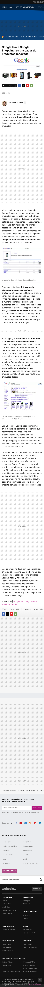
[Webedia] (38, 1)
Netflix (25, 859)
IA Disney (32, 790)
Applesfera (6, 907)
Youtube (21, 823)
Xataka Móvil (6, 904)
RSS (30, 823)
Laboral (25, 855)
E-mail (31, 85)
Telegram (25, 823)
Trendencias (6, 944)
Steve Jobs (27, 36)
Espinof (25, 918)
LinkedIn (40, 823)
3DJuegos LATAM (29, 962)
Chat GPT (22, 790)
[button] (17, 102)
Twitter (23, 85)
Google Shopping (21, 601)
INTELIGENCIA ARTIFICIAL (25, 7)
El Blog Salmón (28, 944)
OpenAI (17, 36)
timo (4, 859)
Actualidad (27, 842)
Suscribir (37, 808)
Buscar (41, 880)
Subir (35, 889)
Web (12, 609)
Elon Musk (38, 36)
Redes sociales (7, 855)
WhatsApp (6, 863)
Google (28, 609)
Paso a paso (7, 842)
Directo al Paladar (8, 930)
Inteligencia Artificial (30, 863)
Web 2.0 (19, 609)
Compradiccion (7, 950)
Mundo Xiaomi (7, 913)
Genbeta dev (27, 850)
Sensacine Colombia (30, 968)
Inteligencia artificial (9, 846)
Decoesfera (6, 947)
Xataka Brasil (6, 965)
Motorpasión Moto (29, 933)
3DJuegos (26, 901)
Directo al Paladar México (11, 971)
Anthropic (8, 36)
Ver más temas (9, 871)
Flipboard (27, 85)
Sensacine (26, 915)
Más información (35, 985)
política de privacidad (32, 812)
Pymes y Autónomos (30, 947)
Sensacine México (29, 965)
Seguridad (6, 850)
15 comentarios (10, 86)
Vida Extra (26, 904)
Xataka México (7, 962)
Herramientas (27, 846)
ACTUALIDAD (7, 7)
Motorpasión (27, 930)
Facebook (19, 85)
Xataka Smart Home (9, 910)
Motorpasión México (30, 971)
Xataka (4, 901)
